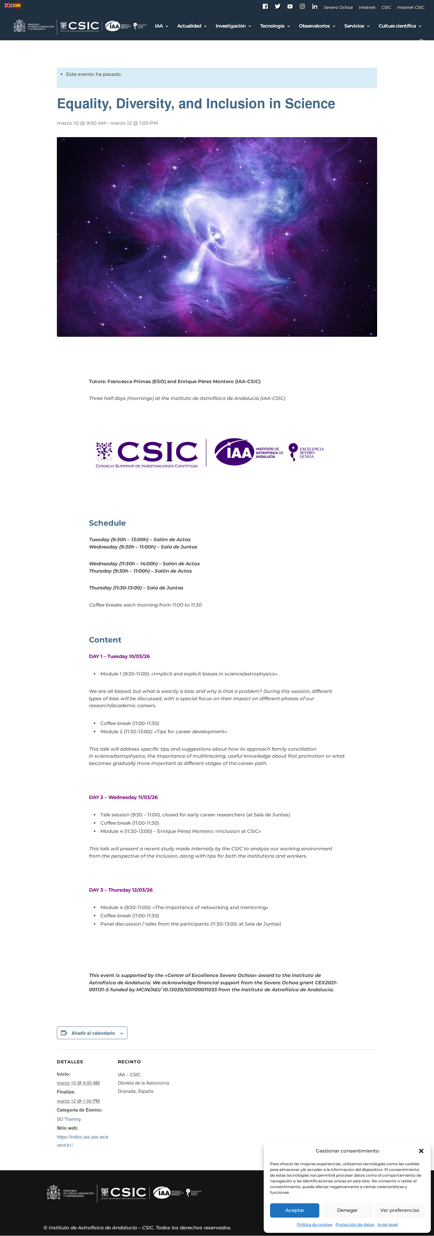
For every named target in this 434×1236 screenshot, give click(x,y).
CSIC (386, 7)
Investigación (231, 26)
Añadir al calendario (93, 1033)
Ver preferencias (399, 1210)
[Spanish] (17, 5)
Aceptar (294, 1210)
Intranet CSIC (410, 7)
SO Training (69, 1119)
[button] (421, 1151)
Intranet (367, 7)
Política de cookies (314, 1224)
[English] (9, 5)
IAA (159, 26)
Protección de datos (355, 1224)
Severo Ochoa (338, 7)
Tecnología (272, 26)
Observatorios (314, 26)
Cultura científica (397, 26)
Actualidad (189, 26)
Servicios (354, 26)
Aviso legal (387, 1224)
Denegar (347, 1210)
